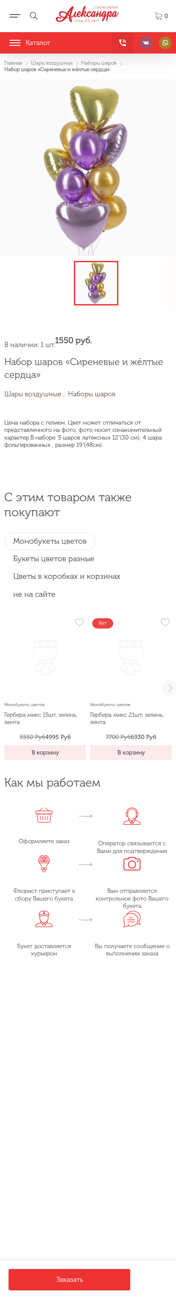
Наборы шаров (91, 394)
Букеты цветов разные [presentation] (53, 558)
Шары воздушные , (34, 394)
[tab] (50, 541)
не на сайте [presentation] (34, 594)
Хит (103, 623)
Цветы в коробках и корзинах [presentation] (66, 576)
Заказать (69, 1279)
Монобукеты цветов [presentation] (50, 541)
